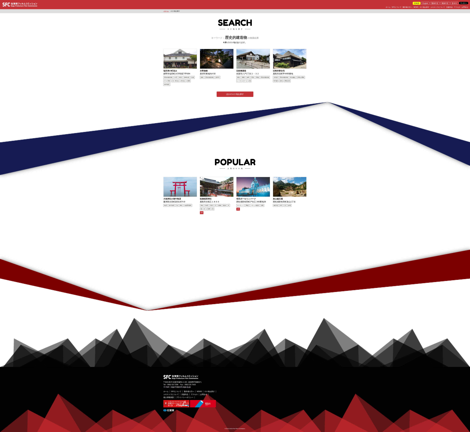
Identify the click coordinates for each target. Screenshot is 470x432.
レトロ (239, 81)
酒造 (238, 77)
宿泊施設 (292, 77)
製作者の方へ (407, 7)
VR (202, 213)
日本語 (416, 3)
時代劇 (276, 81)
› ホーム (166, 11)
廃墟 (257, 77)
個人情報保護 (168, 397)
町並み (183, 81)
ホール (245, 81)
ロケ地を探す (424, 7)
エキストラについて (438, 7)
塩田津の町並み (170, 71)
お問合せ (465, 7)
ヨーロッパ (240, 205)
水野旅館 (204, 71)
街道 (192, 77)
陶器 (247, 205)
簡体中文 (445, 3)
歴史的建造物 (168, 77)
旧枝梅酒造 (241, 71)
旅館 (202, 77)
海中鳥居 (171, 205)
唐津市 (218, 77)
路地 (281, 81)
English (425, 3)
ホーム (388, 7)
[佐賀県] (168, 410)
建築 (224, 205)
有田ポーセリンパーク (246, 199)
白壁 (175, 77)
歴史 (169, 81)
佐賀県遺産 (188, 205)
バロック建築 (255, 205)
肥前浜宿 (287, 81)
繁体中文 (434, 3)
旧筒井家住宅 (279, 71)
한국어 (454, 3)
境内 (211, 205)
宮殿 (262, 205)
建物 (219, 205)
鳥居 (165, 205)
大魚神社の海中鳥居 (172, 199)
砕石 (281, 205)
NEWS (416, 7)
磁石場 (276, 205)
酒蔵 (243, 77)
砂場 (289, 205)
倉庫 (248, 77)
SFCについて (396, 7)
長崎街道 (186, 77)
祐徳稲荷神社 (206, 199)
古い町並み (175, 81)
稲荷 (208, 209)
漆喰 (188, 81)
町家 (180, 77)
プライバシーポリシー (184, 397)
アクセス (457, 7)
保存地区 (167, 84)
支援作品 (449, 7)
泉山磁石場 (278, 199)
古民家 (276, 77)
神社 (181, 205)
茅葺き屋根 (300, 77)
